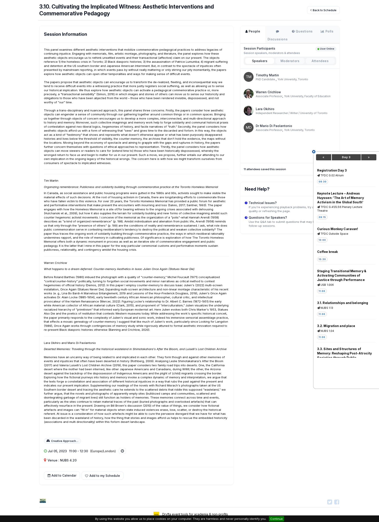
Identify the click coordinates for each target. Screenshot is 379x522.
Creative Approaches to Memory (72, 441)
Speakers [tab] (260, 61)
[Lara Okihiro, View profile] (249, 110)
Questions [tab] (304, 31)
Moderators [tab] (290, 61)
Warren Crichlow (268, 92)
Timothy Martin (267, 75)
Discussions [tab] (278, 39)
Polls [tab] (329, 31)
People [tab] (254, 31)
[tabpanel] (290, 100)
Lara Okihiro (265, 109)
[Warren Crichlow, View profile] (249, 93)
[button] (102, 476)
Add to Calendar (64, 475)
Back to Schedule (324, 10)
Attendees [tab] (320, 61)
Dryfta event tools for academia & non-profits (194, 514)
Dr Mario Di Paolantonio (274, 126)
